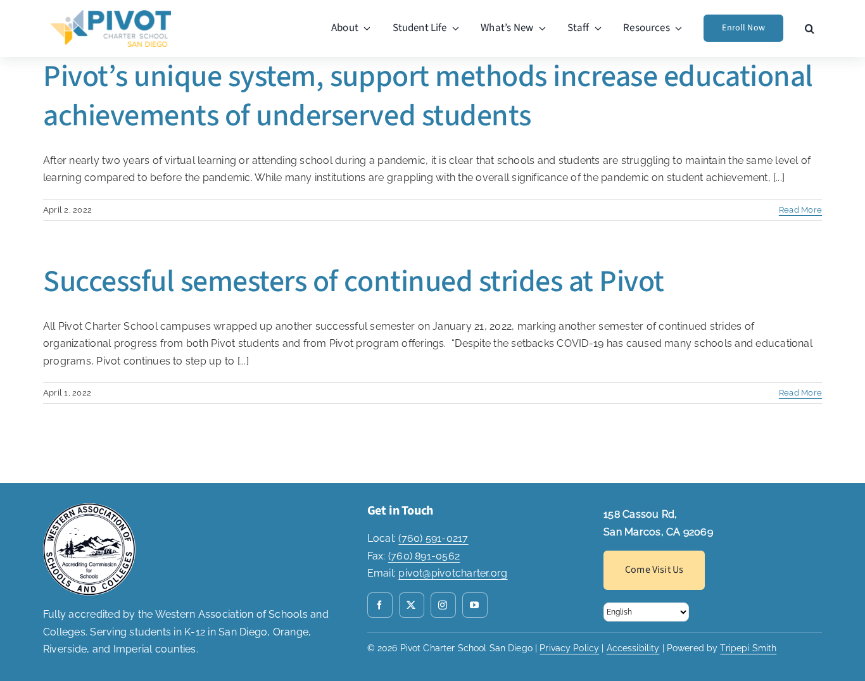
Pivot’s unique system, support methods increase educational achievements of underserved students (428, 96)
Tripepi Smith (748, 648)
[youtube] (475, 605)
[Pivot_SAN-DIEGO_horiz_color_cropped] (111, 15)
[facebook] (380, 605)
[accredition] (89, 508)
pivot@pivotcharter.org (452, 573)
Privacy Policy (569, 648)
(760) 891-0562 (424, 556)
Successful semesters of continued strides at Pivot (353, 281)
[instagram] (443, 605)
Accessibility (633, 648)
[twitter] (411, 605)
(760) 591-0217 (433, 538)
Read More (800, 210)
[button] (809, 28)
